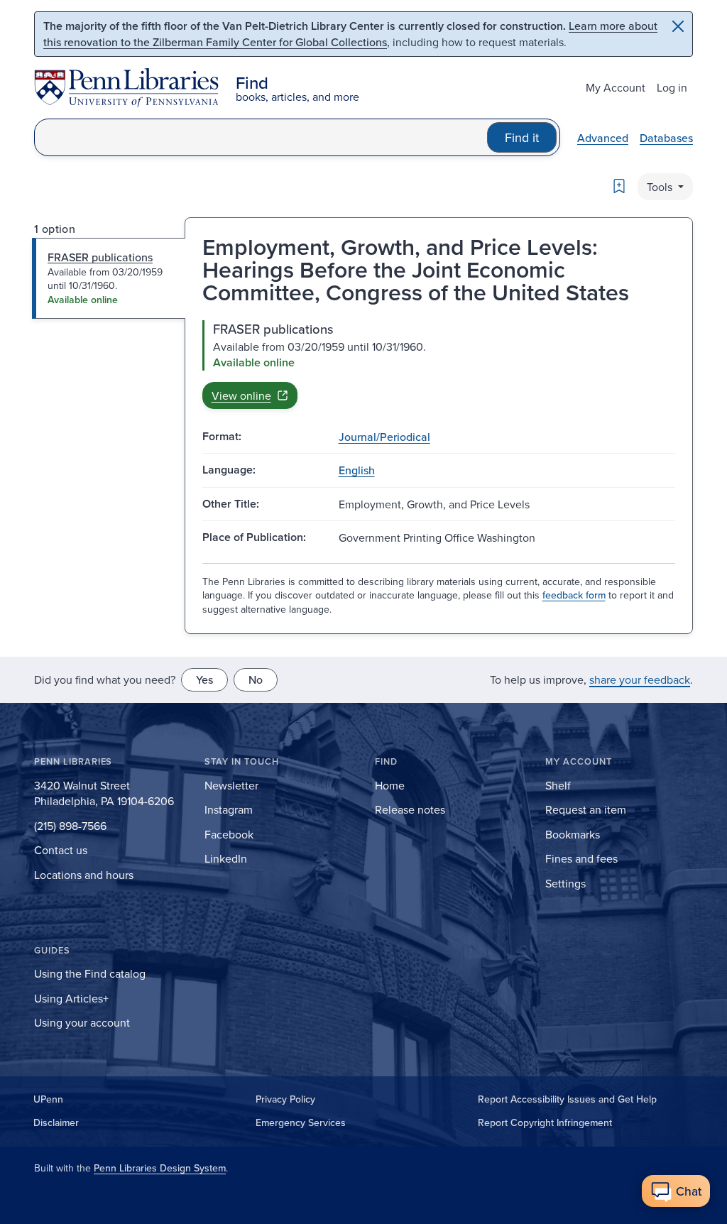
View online (241, 395)
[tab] (109, 278)
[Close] (678, 26)
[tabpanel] (438, 364)
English (357, 470)
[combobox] (260, 137)
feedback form (574, 595)
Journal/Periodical (384, 436)
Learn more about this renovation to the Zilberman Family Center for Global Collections (350, 34)
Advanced (602, 138)
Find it (522, 137)
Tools (661, 187)
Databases (666, 138)
